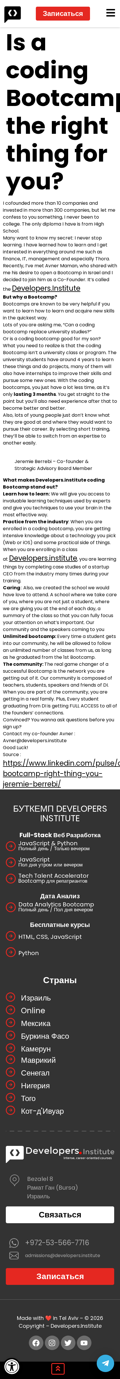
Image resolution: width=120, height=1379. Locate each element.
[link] (12, 1367)
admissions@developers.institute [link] (62, 1255)
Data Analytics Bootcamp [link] (56, 904)
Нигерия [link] (35, 1085)
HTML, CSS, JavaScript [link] (50, 937)
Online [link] (33, 1010)
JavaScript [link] (34, 859)
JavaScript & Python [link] (47, 843)
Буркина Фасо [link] (45, 1036)
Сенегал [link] (35, 1073)
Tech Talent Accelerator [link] (53, 876)
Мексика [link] (35, 1023)
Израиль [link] (36, 998)
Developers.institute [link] (43, 558)
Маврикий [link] (38, 1060)
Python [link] (28, 953)
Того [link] (28, 1098)
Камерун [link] (36, 1049)
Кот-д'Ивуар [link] (42, 1111)
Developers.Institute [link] (46, 288)
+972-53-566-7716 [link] (57, 1243)
